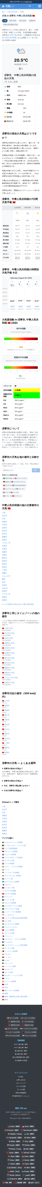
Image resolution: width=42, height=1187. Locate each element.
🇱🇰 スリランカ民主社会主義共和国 (14, 918)
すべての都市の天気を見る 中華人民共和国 (18, 604)
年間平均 (32, 20)
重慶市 (4, 537)
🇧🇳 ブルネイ (6, 954)
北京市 (4, 516)
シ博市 (4, 570)
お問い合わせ (21, 1080)
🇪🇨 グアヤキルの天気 (13, 1035)
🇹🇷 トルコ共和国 (8, 930)
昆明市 (4, 561)
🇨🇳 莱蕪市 (5, 711)
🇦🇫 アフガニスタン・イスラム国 (14, 845)
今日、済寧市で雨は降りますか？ (17, 786)
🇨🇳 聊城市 (5, 706)
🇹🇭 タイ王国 (6, 921)
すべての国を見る (26, 2)
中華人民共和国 (12, 12)
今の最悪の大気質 (21, 1060)
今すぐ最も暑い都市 (21, 1044)
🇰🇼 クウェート (7, 897)
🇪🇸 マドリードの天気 (28, 1018)
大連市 (4, 549)
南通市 (4, 600)
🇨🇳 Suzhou (6, 739)
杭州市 (4, 534)
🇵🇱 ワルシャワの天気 (29, 1035)
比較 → (36, 470)
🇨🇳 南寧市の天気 (14, 1021)
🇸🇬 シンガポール (8, 915)
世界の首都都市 (21, 1093)
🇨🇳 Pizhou (6, 730)
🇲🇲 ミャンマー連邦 (9, 966)
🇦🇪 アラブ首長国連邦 (10, 848)
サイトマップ (21, 1083)
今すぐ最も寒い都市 (21, 1047)
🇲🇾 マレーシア (7, 963)
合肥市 (4, 546)
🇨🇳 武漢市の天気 (8, 654)
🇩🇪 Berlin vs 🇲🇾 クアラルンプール (14, 482)
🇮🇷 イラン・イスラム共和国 (12, 867)
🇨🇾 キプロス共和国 (9, 891)
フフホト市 (6, 594)
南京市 (4, 531)
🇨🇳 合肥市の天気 (8, 683)
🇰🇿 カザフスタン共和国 (10, 882)
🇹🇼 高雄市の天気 (27, 1025)
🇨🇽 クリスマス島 (8, 900)
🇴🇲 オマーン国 (7, 879)
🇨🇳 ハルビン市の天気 (10, 678)
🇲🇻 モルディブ (7, 969)
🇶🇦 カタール (6, 885)
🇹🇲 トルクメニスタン (10, 927)
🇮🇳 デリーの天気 (12, 1018)
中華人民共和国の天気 (10, 24)
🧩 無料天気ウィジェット (21, 1096)
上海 (3, 513)
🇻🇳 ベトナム (6, 957)
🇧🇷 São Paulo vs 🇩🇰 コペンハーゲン (15, 478)
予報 (4, 20)
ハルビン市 (6, 543)
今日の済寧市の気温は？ (13, 790)
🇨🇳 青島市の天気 (8, 674)
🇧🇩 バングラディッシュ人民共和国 (14, 945)
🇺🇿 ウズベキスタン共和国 (11, 876)
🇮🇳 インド (5, 870)
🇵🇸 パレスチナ (7, 942)
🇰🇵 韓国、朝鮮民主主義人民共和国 (14, 996)
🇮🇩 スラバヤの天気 (11, 1028)
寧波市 (4, 567)
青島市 (4, 540)
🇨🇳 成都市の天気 (8, 644)
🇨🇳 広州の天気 (7, 639)
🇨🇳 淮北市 (5, 725)
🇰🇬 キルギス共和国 (9, 894)
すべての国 (21, 1089)
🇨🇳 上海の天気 (7, 629)
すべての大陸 (21, 1086)
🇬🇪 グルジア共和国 (9, 903)
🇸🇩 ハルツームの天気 (13, 1032)
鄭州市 (4, 558)
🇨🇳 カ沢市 (5, 702)
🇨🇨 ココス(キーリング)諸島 (12, 906)
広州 (3, 519)
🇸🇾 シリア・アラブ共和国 (11, 912)
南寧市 (4, 564)
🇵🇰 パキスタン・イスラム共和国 (14, 939)
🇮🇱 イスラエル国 (8, 860)
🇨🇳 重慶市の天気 (8, 669)
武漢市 (4, 528)
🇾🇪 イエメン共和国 (9, 854)
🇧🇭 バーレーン (7, 936)
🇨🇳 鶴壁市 (5, 749)
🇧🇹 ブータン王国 (8, 948)
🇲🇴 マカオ (5, 960)
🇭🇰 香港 (5, 1000)
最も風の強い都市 (21, 1054)
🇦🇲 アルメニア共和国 (10, 851)
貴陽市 (4, 573)
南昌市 (4, 591)
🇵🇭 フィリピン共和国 (10, 951)
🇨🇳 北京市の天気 (8, 634)
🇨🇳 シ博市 (5, 744)
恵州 (3, 582)
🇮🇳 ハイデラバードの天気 (28, 1028)
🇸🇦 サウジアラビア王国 (10, 909)
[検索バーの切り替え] (30, 6)
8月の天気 (12, 20)
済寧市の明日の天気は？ (13, 781)
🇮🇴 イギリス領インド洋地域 (12, 857)
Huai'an (5, 588)
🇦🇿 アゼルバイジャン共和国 (12, 842)
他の (3, 12)
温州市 (4, 585)
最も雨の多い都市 (21, 1051)
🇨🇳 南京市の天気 (8, 659)
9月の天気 (22, 20)
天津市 (4, 525)
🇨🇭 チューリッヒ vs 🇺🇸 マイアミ (13, 489)
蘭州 (3, 579)
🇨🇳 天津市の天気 (8, 649)
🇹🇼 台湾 (5, 984)
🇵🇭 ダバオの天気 (27, 1021)
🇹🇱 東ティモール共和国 (10, 990)
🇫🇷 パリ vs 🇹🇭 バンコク (11, 492)
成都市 (4, 522)
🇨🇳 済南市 (5, 721)
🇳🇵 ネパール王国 (8, 933)
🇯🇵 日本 (5, 987)
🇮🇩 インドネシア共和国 (10, 873)
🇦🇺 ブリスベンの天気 (29, 1032)
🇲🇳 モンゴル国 (7, 972)
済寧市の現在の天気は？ (13, 769)
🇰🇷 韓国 (5, 993)
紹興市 (4, 597)
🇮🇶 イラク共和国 (8, 864)
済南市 (4, 555)
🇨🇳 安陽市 (5, 753)
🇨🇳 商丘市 (5, 716)
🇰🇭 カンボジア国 (8, 888)
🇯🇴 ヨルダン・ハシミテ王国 (12, 975)
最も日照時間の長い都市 (21, 1057)
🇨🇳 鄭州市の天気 (14, 1025)
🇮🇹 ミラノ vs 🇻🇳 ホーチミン (12, 496)
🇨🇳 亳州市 (5, 735)
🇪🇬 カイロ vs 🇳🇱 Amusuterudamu (14, 485)
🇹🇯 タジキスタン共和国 (10, 924)
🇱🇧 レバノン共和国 (9, 981)
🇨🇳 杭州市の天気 (8, 664)
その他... (21, 1076)
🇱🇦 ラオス (5, 978)
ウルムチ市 (6, 576)
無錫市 (4, 552)
